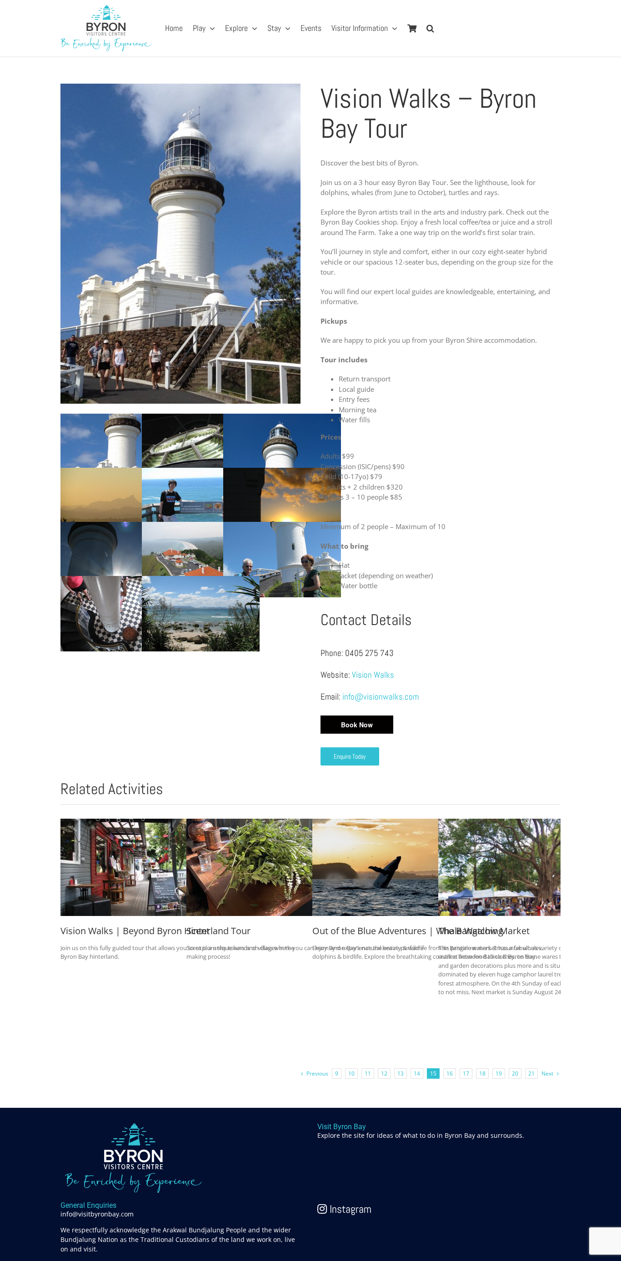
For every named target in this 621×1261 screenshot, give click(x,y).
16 (449, 1073)
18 (482, 1073)
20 (515, 1073)
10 (351, 1073)
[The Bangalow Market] (506, 823)
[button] (430, 28)
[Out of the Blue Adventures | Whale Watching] (380, 823)
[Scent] (254, 823)
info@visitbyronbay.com (97, 1214)
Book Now (357, 724)
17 (466, 1073)
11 (368, 1073)
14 (417, 1073)
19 (499, 1073)
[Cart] (412, 28)
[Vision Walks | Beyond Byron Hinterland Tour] (128, 823)
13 (400, 1073)
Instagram (349, 1209)
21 (531, 1073)
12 (384, 1073)
